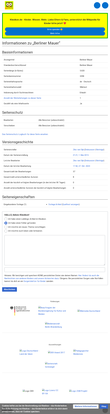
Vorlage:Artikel (54, 204)
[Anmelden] (97, 5)
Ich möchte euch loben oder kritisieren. (25, 231)
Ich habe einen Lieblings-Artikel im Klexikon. (27, 219)
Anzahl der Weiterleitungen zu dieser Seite (22, 98)
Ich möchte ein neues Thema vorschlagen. (27, 227)
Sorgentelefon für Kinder (35, 281)
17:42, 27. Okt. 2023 (81, 166)
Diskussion (90, 149)
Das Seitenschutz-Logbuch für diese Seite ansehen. (25, 134)
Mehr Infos (55, 33)
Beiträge (100, 149)
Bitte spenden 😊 (55, 29)
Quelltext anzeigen (71, 204)
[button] (86, 406)
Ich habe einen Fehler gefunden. (22, 223)
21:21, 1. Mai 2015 (81, 155)
